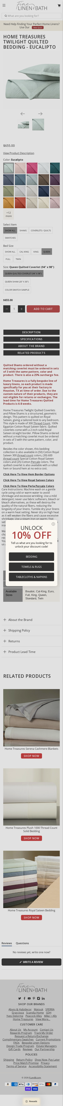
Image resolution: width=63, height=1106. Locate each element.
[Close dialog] (53, 524)
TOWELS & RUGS (31, 567)
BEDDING (31, 556)
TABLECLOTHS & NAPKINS (31, 577)
